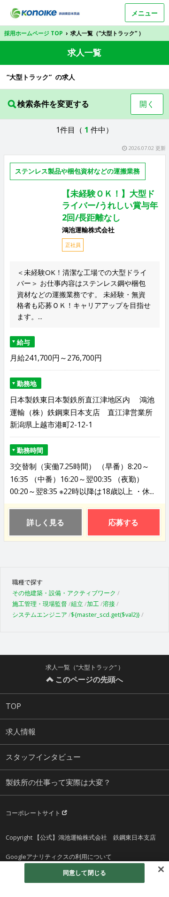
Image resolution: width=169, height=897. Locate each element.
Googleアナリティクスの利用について (59, 856)
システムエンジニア (39, 614)
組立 (77, 603)
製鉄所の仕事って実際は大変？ (58, 782)
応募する (123, 522)
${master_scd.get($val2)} (105, 614)
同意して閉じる (84, 872)
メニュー (144, 12)
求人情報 (21, 731)
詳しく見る (45, 522)
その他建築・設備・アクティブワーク (64, 593)
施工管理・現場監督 (39, 603)
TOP (13, 706)
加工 (93, 603)
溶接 (109, 603)
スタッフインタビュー (43, 757)
